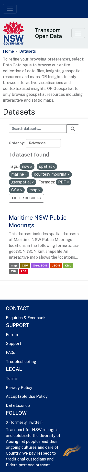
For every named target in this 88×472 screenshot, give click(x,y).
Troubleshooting (21, 361)
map (14, 265)
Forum (12, 334)
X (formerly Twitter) (24, 422)
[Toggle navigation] (10, 9)
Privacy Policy (19, 387)
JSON (56, 265)
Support (13, 343)
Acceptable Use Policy (27, 396)
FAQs (10, 352)
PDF (23, 271)
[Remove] (31, 166)
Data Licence (18, 405)
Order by (16, 143)
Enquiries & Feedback (25, 317)
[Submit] (72, 128)
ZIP (13, 271)
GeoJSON (40, 265)
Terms (12, 378)
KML (68, 265)
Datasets (27, 51)
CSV (25, 265)
